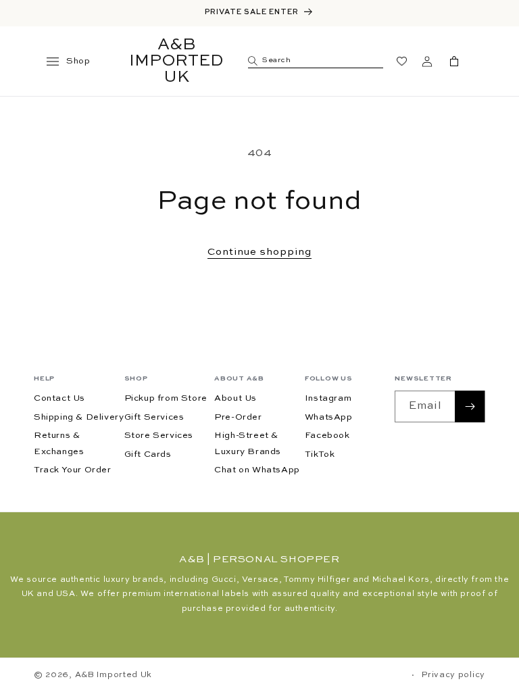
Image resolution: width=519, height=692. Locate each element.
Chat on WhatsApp (257, 470)
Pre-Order (238, 417)
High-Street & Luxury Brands (247, 443)
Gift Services (154, 417)
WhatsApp (329, 417)
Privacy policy (453, 675)
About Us (235, 398)
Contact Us (59, 398)
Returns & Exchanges (59, 443)
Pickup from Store (165, 398)
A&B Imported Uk (114, 675)
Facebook (327, 435)
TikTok (320, 454)
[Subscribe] (470, 406)
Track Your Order (73, 470)
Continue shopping (259, 252)
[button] (59, 61)
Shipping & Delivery (79, 417)
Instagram (328, 398)
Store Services (158, 435)
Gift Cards (148, 454)
